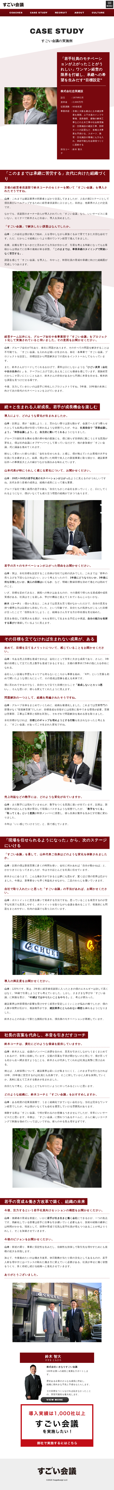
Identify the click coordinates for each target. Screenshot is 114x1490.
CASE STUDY (39, 12)
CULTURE (98, 12)
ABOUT (79, 12)
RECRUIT (61, 12)
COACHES (16, 12)
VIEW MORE (54, 1400)
